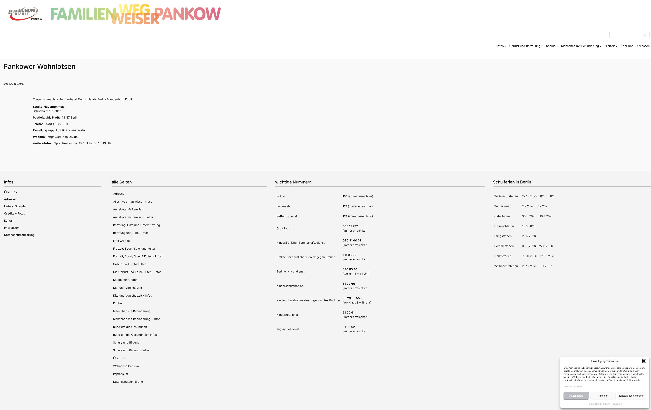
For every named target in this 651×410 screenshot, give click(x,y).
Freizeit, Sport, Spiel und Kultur (134, 248)
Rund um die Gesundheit (130, 327)
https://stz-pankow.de (62, 137)
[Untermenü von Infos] (505, 46)
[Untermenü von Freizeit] (616, 46)
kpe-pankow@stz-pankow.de (65, 130)
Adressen (119, 193)
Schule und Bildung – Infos (131, 350)
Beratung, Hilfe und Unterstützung (136, 225)
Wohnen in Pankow (126, 366)
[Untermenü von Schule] (557, 46)
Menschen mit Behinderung (131, 311)
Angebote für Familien (128, 209)
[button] (644, 361)
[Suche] (645, 35)
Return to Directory (13, 83)
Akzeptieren (576, 395)
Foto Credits (121, 240)
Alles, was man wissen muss (132, 201)
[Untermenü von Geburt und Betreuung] (542, 46)
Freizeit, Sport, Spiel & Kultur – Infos (137, 256)
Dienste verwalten (574, 386)
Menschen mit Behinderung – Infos (136, 319)
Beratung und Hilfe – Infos (131, 233)
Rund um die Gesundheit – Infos (135, 334)
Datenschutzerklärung (599, 404)
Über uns (119, 358)
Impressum (617, 404)
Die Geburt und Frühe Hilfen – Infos (137, 272)
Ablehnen (603, 395)
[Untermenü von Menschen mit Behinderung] (600, 46)
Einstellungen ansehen (631, 395)
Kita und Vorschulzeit (127, 287)
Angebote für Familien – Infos (133, 217)
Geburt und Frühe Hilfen (129, 264)
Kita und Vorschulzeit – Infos (132, 295)
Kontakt (118, 303)
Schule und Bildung (126, 342)
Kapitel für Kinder (125, 279)
